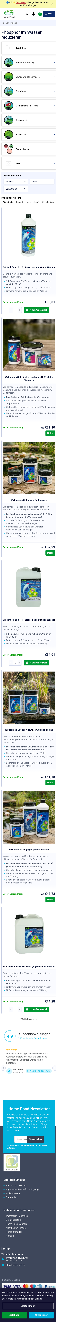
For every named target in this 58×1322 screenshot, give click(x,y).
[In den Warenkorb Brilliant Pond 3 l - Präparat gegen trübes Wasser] (36, 662)
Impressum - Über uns (17, 1216)
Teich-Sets (21, 2)
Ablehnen (14, 1315)
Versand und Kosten (16, 1185)
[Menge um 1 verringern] (11, 310)
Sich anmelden (35, 1139)
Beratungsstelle (13, 1220)
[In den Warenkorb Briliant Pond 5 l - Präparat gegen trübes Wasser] (36, 1009)
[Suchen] (27, 14)
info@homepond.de (15, 1265)
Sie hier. (38, 1298)
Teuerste (20, 202)
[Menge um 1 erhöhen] (20, 310)
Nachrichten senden (16, 1228)
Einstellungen (28, 1306)
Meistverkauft (33, 202)
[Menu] (49, 14)
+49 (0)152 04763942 (17, 1258)
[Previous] (3, 1068)
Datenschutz (12, 1197)
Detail (50, 433)
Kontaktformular (14, 1232)
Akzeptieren (41, 1315)
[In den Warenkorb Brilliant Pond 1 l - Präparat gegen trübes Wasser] (36, 310)
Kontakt (10, 1235)
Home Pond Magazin (16, 1224)
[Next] (54, 1068)
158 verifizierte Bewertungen (32, 1038)
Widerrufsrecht (13, 1193)
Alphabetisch (48, 202)
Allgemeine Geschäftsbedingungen (23, 1189)
